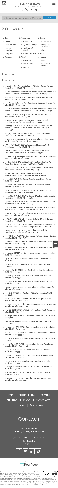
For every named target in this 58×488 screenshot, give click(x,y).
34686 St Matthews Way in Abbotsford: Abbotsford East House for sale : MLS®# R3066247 (28, 116)
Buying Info (46, 41)
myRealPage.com (29, 465)
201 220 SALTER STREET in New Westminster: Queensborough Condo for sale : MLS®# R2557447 (26, 174)
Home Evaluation (10, 49)
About (23, 57)
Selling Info (11, 45)
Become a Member (45, 65)
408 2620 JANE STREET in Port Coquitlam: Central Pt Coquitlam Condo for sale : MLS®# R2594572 (27, 152)
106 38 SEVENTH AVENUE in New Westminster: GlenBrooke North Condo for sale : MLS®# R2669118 (29, 140)
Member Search (29, 54)
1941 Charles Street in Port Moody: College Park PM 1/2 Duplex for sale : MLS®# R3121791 (28, 98)
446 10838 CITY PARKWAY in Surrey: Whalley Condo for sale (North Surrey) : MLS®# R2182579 (30, 203)
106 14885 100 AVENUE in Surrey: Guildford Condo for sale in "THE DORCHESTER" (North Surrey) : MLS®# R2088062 (30, 226)
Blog (42, 54)
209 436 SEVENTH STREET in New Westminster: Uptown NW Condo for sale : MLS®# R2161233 (30, 214)
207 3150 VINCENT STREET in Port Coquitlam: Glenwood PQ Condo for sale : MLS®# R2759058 (30, 135)
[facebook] (19, 451)
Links (43, 50)
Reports (9, 54)
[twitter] (26, 451)
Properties (25, 38)
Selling (7, 41)
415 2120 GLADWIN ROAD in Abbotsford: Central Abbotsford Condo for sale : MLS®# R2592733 (30, 157)
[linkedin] (32, 451)
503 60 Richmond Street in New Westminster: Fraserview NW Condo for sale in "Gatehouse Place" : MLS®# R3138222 (30, 93)
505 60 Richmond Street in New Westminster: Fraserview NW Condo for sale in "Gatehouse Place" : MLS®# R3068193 (30, 110)
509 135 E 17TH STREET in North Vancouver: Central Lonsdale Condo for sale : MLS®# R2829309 (26, 121)
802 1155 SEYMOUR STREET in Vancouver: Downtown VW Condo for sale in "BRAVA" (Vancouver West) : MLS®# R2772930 (29, 128)
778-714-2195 (29, 9)
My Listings (27, 41)
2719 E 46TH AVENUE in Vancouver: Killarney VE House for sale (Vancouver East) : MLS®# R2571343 (29, 169)
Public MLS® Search (28, 49)
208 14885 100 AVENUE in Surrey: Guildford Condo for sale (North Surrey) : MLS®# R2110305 (29, 220)
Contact (8, 57)
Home (7, 38)
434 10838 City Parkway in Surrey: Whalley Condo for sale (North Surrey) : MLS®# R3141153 (29, 87)
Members (43, 57)
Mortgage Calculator (45, 46)
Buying (42, 38)
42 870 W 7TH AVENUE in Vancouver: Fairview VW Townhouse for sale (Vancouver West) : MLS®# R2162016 (30, 209)
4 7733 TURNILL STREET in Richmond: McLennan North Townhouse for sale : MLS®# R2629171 (27, 146)
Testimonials (28, 64)
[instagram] (38, 451)
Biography (27, 60)
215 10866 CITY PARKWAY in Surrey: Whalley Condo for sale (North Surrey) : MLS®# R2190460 (30, 197)
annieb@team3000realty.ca (29, 431)
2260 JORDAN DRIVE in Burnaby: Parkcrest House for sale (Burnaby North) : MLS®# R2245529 (28, 191)
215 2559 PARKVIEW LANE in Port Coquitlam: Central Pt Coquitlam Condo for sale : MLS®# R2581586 (28, 163)
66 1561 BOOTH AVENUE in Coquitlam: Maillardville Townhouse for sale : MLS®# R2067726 (26, 231)
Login (43, 60)
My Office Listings (30, 45)
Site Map (26, 67)
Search (49, 17)
